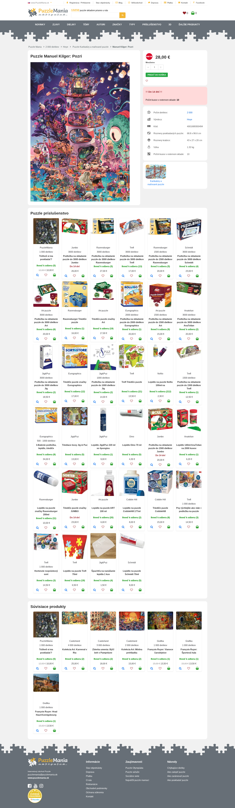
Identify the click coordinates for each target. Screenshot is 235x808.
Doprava (154, 3)
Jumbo (74, 247)
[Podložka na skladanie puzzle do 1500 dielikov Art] (151, 339)
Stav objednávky (103, 3)
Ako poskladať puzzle (177, 780)
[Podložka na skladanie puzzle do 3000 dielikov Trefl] (123, 276)
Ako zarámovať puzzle (178, 776)
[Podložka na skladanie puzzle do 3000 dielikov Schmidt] (180, 276)
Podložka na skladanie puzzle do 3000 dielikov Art (46, 322)
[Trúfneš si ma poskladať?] (37, 275)
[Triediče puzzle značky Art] (94, 338)
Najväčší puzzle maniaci (137, 780)
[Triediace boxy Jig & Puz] (66, 464)
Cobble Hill (131, 499)
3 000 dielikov (103, 645)
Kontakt (184, 3)
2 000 (189, 112)
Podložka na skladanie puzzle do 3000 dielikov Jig (46, 385)
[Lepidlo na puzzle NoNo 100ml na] (151, 401)
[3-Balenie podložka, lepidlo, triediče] (37, 464)
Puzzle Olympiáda (134, 768)
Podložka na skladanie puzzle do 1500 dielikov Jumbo (160, 448)
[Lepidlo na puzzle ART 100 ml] (94, 527)
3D (169, 24)
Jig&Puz (46, 373)
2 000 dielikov (52, 47)
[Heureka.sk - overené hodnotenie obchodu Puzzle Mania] (35, 802)
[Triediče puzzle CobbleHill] (151, 527)
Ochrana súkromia (95, 792)
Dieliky (71, 24)
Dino (131, 436)
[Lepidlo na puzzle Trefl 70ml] (66, 590)
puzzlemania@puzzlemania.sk (42, 774)
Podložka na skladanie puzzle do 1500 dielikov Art (160, 322)
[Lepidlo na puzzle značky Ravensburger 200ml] (37, 528)
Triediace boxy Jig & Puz (74, 445)
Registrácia (74, 3)
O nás (89, 780)
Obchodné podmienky (96, 788)
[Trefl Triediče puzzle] (123, 401)
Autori (101, 24)
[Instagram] (41, 787)
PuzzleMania (46, 247)
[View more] (74, 233)
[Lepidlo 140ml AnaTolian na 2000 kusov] (180, 464)
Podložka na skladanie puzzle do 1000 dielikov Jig (103, 385)
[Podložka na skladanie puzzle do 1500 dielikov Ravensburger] (151, 276)
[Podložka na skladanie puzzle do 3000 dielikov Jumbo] (66, 276)
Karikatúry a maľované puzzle (156, 183)
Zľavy (56, 24)
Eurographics (131, 310)
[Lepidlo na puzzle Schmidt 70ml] (123, 590)
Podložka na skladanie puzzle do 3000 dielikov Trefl (132, 259)
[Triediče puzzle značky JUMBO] (66, 527)
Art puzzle (46, 310)
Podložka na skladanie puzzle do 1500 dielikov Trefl (189, 385)
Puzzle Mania (35, 47)
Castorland (74, 641)
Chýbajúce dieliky (176, 768)
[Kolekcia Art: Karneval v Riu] (66, 668)
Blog (120, 3)
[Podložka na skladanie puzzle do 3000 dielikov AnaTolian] (180, 339)
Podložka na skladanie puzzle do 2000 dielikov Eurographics (132, 322)
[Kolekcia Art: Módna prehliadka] (123, 668)
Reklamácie (92, 784)
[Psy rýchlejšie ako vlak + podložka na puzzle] (180, 527)
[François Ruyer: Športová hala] (180, 668)
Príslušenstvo (151, 24)
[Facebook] (29, 787)
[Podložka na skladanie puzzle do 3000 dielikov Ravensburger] (94, 276)
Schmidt (189, 247)
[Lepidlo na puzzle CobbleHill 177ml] (123, 527)
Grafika (160, 641)
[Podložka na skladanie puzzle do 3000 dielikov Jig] (37, 402)
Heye (65, 47)
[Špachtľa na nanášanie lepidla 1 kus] (94, 590)
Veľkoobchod (136, 3)
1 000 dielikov (46, 252)
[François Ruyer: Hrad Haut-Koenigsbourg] (37, 731)
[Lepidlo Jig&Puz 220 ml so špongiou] (94, 464)
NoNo (160, 373)
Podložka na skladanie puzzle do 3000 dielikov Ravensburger (103, 259)
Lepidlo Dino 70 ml (131, 445)
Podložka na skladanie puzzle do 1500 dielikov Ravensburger (160, 259)
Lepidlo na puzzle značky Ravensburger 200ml (46, 511)
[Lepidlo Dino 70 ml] (123, 464)
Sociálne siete (132, 776)
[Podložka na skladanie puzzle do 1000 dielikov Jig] (94, 402)
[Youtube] (35, 787)
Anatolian (189, 310)
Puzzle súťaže (132, 772)
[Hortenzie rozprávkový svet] (37, 590)
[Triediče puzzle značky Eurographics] (66, 401)
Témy (86, 24)
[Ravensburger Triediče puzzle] (66, 338)
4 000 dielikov (74, 645)
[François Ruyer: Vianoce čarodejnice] (151, 668)
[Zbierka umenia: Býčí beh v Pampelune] (94, 668)
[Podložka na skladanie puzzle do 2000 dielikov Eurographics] (123, 339)
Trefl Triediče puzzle (132, 382)
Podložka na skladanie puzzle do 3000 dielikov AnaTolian (189, 322)
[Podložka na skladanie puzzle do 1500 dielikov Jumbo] (151, 465)
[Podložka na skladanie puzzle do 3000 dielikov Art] (37, 339)
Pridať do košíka (157, 75)
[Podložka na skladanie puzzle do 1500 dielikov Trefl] (180, 402)
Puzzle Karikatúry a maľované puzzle (91, 47)
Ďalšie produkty (189, 24)
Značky (117, 24)
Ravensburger (103, 247)
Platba (170, 3)
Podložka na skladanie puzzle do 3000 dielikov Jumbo (75, 259)
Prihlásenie (85, 3)
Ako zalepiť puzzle (176, 772)
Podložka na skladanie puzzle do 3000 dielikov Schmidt (189, 259)
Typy (132, 24)
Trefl (132, 247)
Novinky (40, 24)
